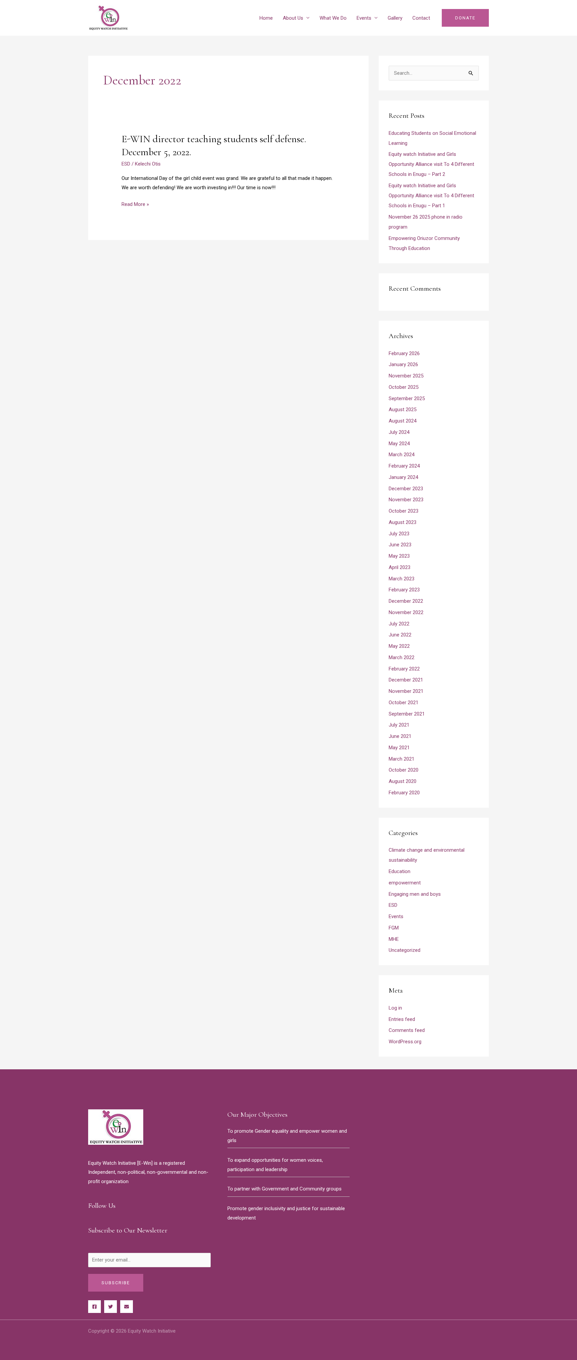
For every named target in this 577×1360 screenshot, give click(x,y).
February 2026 (404, 353)
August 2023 (402, 522)
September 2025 (407, 398)
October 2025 (403, 387)
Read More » (135, 204)
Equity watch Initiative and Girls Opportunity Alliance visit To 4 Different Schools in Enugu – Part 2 (431, 164)
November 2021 (406, 691)
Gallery (395, 18)
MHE (394, 939)
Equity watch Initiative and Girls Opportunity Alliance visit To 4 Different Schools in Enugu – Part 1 (431, 196)
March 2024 (401, 455)
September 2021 (407, 714)
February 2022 (404, 669)
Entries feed (402, 1019)
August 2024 (402, 421)
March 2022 (401, 657)
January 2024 (403, 477)
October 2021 (403, 703)
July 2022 (399, 624)
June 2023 (400, 545)
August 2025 (402, 409)
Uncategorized (404, 950)
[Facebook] (94, 1306)
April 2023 (399, 567)
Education (399, 871)
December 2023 (406, 489)
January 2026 (403, 364)
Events (364, 18)
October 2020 (403, 770)
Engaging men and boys (415, 894)
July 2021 (399, 725)
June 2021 (400, 736)
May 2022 (399, 646)
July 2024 (399, 432)
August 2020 (402, 781)
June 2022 (400, 635)
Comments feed (407, 1030)
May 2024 (399, 444)
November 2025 (406, 376)
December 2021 (406, 680)
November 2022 (406, 612)
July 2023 (399, 534)
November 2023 (406, 500)
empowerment (405, 883)
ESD (126, 164)
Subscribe (116, 1282)
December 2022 (406, 601)
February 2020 (404, 793)
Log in (395, 1008)
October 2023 (403, 511)
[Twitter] (110, 1306)
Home (266, 18)
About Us (293, 18)
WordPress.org (405, 1042)
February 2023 (404, 590)
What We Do (333, 18)
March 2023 (401, 579)
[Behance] (126, 1306)
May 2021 (399, 748)
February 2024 (404, 466)
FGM (394, 928)
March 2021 (401, 759)
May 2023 (399, 556)
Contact (421, 18)
